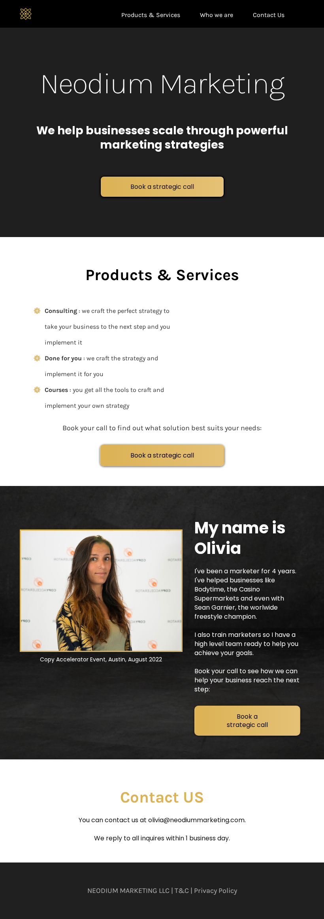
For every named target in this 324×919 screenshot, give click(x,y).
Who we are (216, 15)
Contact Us (268, 15)
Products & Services (150, 15)
